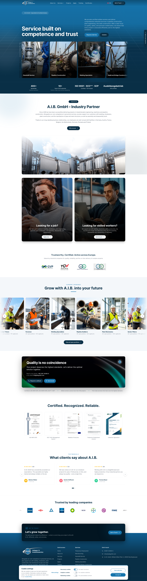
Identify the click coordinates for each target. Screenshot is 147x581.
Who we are (72, 128)
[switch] (75, 569)
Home (59, 551)
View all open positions (72, 342)
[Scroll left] (4, 316)
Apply (74, 3)
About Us (52, 3)
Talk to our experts (145, 39)
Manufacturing (79, 553)
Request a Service (92, 34)
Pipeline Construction (81, 559)
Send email (51, 381)
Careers (104, 34)
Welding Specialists (80, 561)
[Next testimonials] (125, 474)
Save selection (118, 570)
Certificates (88, 3)
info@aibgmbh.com (38, 375)
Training (81, 3)
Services (60, 3)
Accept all (118, 574)
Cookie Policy (28, 576)
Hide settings (54, 572)
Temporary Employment (81, 551)
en (110, 3)
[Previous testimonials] (21, 474)
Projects (68, 3)
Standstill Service (80, 556)
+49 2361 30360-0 (43, 373)
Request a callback (35, 381)
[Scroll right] (142, 316)
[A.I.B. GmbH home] (28, 3)
